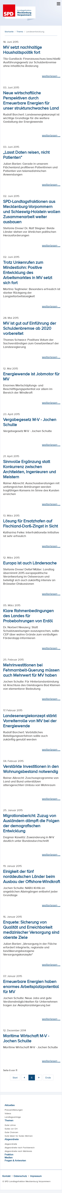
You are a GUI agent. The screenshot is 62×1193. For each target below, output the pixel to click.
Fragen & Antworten (15, 1160)
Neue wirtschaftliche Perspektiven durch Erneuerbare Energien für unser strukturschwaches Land (31, 100)
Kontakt (6, 1176)
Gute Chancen (11, 1132)
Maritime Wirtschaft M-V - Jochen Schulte (26, 1038)
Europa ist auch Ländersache (30, 563)
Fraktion (9, 1154)
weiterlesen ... (51, 76)
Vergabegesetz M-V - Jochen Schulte (29, 421)
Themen (9, 1120)
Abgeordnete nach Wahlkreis (18, 1151)
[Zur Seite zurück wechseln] (24, 1077)
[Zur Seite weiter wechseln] (39, 1077)
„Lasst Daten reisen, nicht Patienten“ (26, 154)
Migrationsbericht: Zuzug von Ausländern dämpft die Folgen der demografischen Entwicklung (31, 822)
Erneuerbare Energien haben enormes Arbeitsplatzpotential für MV (31, 986)
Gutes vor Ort (11, 1128)
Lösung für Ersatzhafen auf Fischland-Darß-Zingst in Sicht (30, 523)
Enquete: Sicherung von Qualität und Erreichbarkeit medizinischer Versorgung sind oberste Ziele (31, 929)
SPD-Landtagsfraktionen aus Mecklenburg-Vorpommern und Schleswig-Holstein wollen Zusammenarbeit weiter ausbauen (31, 211)
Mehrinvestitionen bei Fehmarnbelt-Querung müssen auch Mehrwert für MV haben (31, 670)
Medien (9, 1157)
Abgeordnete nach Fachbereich (20, 1147)
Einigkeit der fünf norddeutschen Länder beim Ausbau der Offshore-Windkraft (31, 876)
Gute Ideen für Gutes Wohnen (19, 1135)
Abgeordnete (12, 1139)
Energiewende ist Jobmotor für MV (31, 376)
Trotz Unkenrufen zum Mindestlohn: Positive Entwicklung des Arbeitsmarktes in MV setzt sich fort (27, 272)
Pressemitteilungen (14, 1109)
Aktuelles (10, 1105)
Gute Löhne (10, 1125)
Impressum (36, 1176)
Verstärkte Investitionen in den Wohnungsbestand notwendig (31, 768)
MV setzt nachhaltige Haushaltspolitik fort (22, 49)
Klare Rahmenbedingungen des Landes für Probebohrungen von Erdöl (28, 615)
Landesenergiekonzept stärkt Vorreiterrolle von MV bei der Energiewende (30, 720)
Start (15, 1077)
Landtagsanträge (13, 1117)
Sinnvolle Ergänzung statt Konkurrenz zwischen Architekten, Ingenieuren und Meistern (29, 468)
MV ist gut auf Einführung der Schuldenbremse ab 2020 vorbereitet (29, 328)
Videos (8, 1113)
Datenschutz (20, 1176)
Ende (48, 1077)
